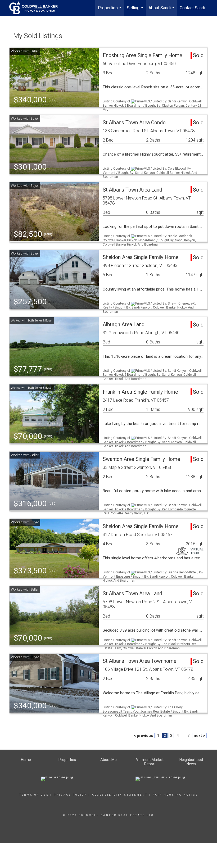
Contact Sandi (192, 7)
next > (199, 735)
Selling (135, 10)
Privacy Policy (70, 795)
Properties (110, 10)
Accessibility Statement (120, 795)
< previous (143, 735)
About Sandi (162, 10)
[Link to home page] (36, 8)
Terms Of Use (34, 795)
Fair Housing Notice (175, 795)
